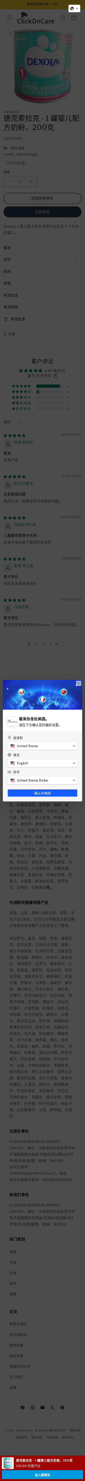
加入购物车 (42, 1475)
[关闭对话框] (78, 683)
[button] (74, 8)
